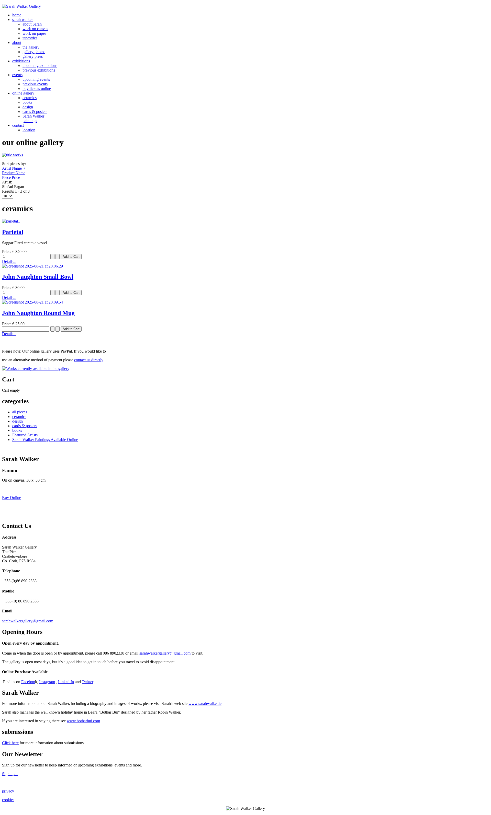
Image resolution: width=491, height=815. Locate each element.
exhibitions (21, 61)
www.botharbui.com (83, 721)
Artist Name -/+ (14, 168)
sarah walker (22, 19)
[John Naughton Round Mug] (32, 302)
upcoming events (36, 79)
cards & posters (35, 111)
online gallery (23, 93)
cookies (8, 800)
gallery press (33, 56)
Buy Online (11, 497)
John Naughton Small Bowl (37, 276)
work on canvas (35, 29)
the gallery (31, 47)
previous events (35, 84)
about (16, 42)
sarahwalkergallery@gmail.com (27, 621)
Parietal (12, 232)
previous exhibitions (39, 70)
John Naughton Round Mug (38, 313)
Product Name (13, 173)
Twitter (87, 682)
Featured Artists (25, 435)
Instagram (47, 682)
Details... (9, 261)
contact (18, 125)
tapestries (30, 38)
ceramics (30, 98)
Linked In (66, 682)
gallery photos (34, 52)
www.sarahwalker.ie (204, 703)
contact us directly (88, 360)
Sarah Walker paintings (33, 118)
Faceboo (28, 682)
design (28, 107)
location (29, 130)
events (17, 75)
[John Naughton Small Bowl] (32, 266)
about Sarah (32, 24)
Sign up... (10, 774)
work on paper (34, 33)
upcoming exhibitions (40, 65)
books (27, 102)
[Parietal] (11, 221)
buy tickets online (37, 88)
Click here (10, 743)
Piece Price (11, 177)
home (16, 15)
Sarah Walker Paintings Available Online (45, 439)
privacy (8, 791)
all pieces (19, 412)
